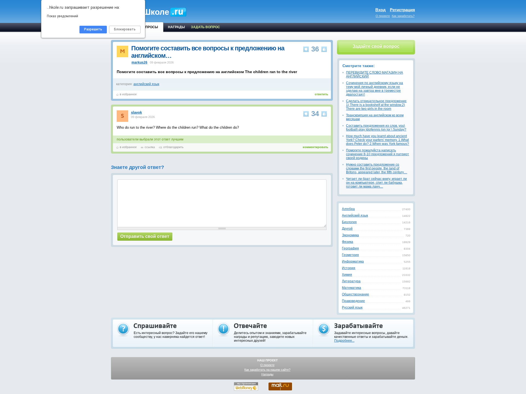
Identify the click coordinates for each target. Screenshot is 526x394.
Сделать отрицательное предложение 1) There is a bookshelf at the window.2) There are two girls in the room (376, 105)
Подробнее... (344, 341)
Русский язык (352, 307)
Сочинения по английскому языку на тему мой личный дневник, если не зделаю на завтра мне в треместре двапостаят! (374, 88)
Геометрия (350, 255)
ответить (321, 94)
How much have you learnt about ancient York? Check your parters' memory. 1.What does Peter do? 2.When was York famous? (377, 140)
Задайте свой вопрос (376, 46)
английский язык (146, 84)
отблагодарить (173, 147)
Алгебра (348, 209)
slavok (136, 112)
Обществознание (355, 294)
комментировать (315, 147)
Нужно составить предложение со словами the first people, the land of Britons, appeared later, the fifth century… (376, 168)
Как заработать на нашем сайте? (267, 369)
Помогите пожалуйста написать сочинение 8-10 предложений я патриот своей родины (377, 154)
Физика (347, 242)
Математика (351, 288)
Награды (267, 374)
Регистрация (402, 9)
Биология (349, 222)
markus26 (139, 62)
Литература (351, 281)
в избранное (128, 94)
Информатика (353, 261)
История (348, 268)
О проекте (383, 16)
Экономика (350, 235)
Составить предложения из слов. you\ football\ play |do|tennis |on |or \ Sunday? (376, 127)
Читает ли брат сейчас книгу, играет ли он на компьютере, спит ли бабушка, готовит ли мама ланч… (376, 182)
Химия (347, 275)
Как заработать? (403, 16)
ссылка (150, 147)
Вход (380, 9)
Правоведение (353, 301)
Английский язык (355, 215)
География (350, 248)
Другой (347, 229)
